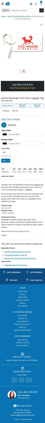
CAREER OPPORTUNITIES (22, 330)
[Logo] (8, 4)
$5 (14, 380)
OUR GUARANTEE (22, 321)
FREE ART (13, 280)
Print (16, 111)
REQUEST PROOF (37, 106)
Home (4, 16)
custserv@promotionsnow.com (22, 415)
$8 (21, 380)
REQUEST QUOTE (22, 106)
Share (6, 111)
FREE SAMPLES (36, 280)
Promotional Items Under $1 (16, 255)
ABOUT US (22, 327)
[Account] (31, 4)
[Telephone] (36, 4)
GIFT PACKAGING (22, 345)
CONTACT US (22, 318)
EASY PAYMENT (36, 272)
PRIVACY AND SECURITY (22, 324)
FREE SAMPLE (8, 106)
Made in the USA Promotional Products (20, 258)
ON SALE (22, 294)
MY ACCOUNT (22, 316)
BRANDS (22, 303)
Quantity (5, 148)
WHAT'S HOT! (22, 297)
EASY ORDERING (14, 272)
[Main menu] (3, 4)
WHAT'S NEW (22, 291)
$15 (28, 380)
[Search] (41, 10)
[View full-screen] (41, 25)
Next (5, 161)
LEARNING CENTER (22, 343)
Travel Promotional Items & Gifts (18, 16)
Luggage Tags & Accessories (16, 265)
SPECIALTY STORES (22, 300)
